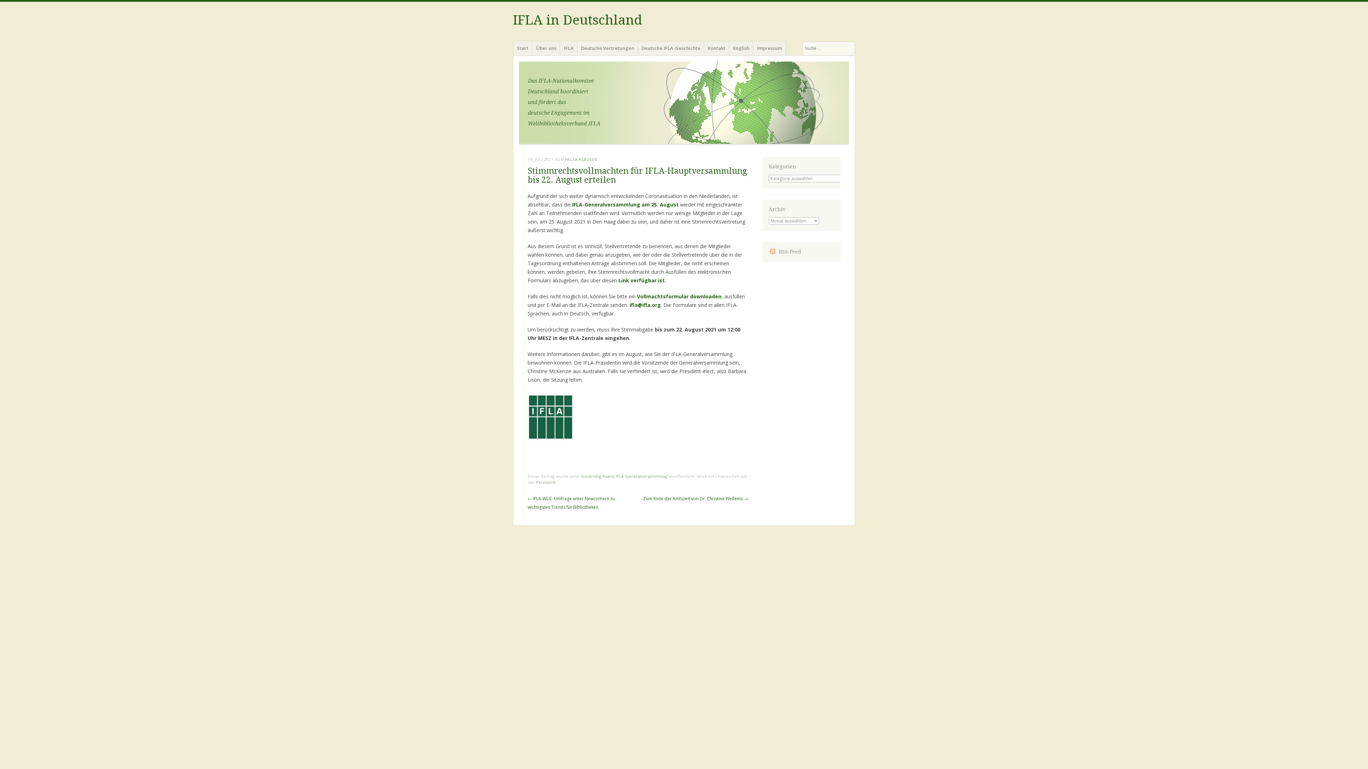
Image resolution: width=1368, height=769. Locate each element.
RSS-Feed (790, 252)
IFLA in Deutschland (577, 20)
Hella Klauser (581, 159)
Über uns (546, 48)
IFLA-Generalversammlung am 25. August (626, 204)
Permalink (546, 482)
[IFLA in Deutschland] (684, 105)
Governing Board (597, 476)
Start (522, 48)
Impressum (769, 48)
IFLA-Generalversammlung (641, 476)
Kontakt (716, 48)
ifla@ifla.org (645, 305)
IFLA (569, 48)
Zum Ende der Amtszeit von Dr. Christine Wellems (695, 499)
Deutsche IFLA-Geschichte (671, 48)
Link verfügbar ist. (642, 280)
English (741, 48)
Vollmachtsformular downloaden (679, 296)
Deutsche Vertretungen (607, 48)
